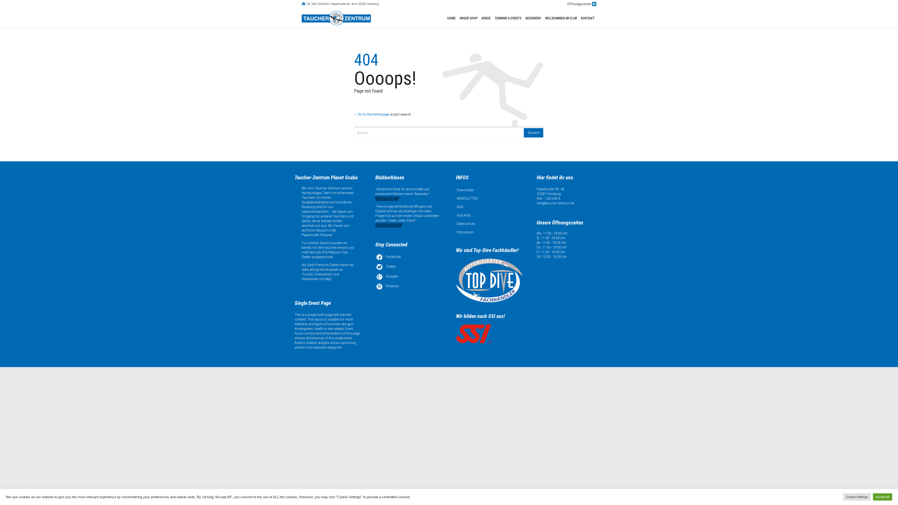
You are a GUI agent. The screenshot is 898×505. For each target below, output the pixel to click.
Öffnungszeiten (579, 4)
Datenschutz (466, 224)
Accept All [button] (882, 497)
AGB (460, 207)
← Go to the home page (371, 114)
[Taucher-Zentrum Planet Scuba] (337, 18)
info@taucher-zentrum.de (555, 203)
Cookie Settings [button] (857, 497)
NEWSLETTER (467, 198)
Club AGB (464, 215)
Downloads (465, 190)
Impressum (465, 232)
